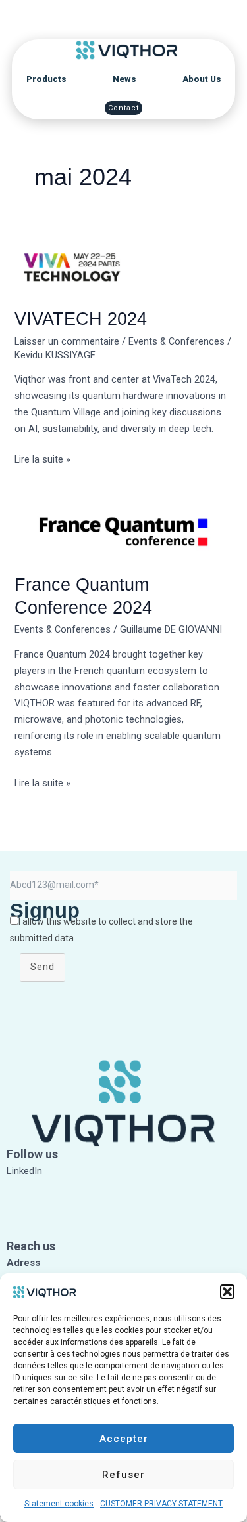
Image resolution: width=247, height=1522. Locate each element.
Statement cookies (59, 1503)
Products (46, 79)
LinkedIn (24, 1171)
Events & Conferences (176, 341)
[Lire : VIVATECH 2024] (123, 265)
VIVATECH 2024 (80, 318)
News (124, 79)
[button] (227, 1291)
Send (42, 967)
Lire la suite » (42, 458)
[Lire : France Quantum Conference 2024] (123, 531)
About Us (201, 79)
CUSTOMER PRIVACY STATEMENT (161, 1503)
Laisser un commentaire (66, 341)
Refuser (123, 1475)
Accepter (123, 1439)
